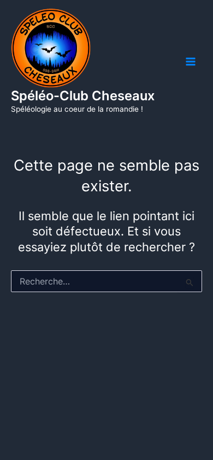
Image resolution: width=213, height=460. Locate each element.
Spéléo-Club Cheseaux (83, 96)
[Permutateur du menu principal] (190, 61)
